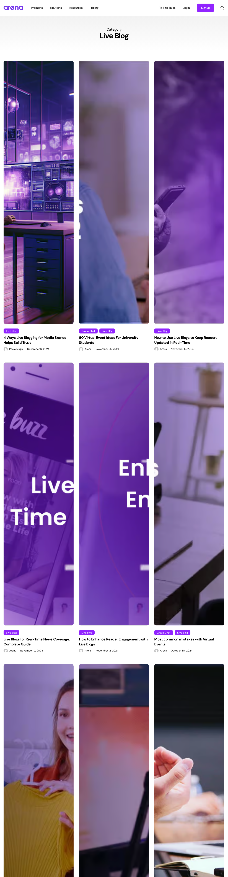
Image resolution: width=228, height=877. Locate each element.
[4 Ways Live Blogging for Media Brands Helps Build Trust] (39, 192)
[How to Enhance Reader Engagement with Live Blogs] (114, 494)
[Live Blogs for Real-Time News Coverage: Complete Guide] (39, 494)
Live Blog (11, 331)
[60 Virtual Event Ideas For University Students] (114, 192)
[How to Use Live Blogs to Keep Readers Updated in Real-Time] (189, 192)
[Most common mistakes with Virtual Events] (189, 494)
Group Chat (88, 331)
